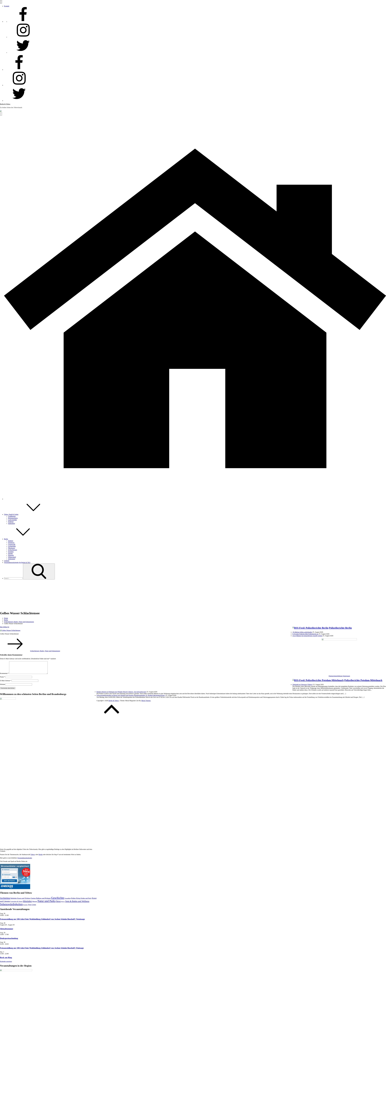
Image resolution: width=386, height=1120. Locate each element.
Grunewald (11, 544)
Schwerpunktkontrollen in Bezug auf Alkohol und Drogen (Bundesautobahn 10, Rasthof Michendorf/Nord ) (130, 695)
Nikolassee (11, 548)
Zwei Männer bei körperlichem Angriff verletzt (307, 636)
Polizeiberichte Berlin (340, 628)
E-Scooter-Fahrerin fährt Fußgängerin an (305, 634)
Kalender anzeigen (6, 961)
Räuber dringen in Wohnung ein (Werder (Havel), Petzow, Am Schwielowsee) (121, 692)
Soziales (25, 904)
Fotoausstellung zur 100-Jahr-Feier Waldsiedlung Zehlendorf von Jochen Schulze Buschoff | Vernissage (42, 919)
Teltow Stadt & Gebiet (11, 514)
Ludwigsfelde (12, 520)
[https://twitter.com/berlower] (23, 52)
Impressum (346, 676)
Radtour (63, 901)
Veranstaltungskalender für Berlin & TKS (17, 562)
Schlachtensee (12, 550)
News (58, 901)
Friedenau (11, 542)
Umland (6, 561)
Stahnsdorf (11, 523)
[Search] (39, 571)
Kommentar (4, 673)
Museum (34, 901)
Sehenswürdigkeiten (11, 904)
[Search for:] (13, 578)
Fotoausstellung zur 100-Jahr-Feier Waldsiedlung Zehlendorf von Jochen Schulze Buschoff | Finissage (42, 948)
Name (2, 677)
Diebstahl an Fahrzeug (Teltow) (303, 684)
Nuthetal (10, 522)
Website (2, 684)
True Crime (32, 905)
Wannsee (11, 555)
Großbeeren (12, 516)
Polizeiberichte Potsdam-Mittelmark (363, 680)
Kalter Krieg (75, 898)
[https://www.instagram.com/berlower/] (23, 37)
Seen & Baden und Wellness (77, 901)
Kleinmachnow (13, 518)
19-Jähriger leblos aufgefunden (302, 632)
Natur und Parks (46, 901)
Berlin (6, 539)
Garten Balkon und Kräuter (41, 898)
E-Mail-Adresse (5, 680)
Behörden (14, 898)
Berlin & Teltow (5, 104)
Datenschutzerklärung (336, 676)
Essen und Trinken (23, 898)
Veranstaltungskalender (24, 858)
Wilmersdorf (12, 557)
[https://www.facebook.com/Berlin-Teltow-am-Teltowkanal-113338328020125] (23, 21)
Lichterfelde (12, 546)
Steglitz (10, 553)
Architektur (5, 898)
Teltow (33, 854)
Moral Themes (146, 700)
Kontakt (6, 6)
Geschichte (57, 897)
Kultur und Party (86, 898)
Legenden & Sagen (16, 901)
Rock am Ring (6, 957)
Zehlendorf (11, 559)
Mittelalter (27, 901)
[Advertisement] (193, 595)
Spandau (11, 552)
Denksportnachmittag (9, 938)
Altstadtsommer (6, 929)
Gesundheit (68, 898)
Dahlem (10, 541)
